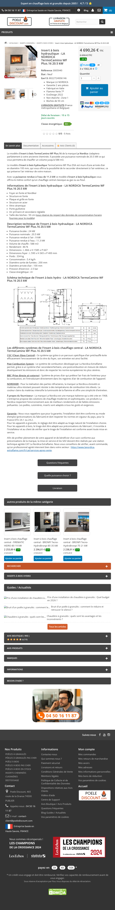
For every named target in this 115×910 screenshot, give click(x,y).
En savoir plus (13, 145)
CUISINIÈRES (11, 776)
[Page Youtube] (104, 734)
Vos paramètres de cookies (55, 816)
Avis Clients (67, 145)
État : (44, 74)
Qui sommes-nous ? (51, 758)
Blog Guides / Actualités (53, 812)
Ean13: (45, 78)
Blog (86, 10)
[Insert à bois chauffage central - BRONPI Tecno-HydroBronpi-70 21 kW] (76, 522)
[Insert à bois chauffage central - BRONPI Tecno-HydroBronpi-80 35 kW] (47, 522)
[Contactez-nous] (57, 705)
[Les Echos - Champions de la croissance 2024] (57, 847)
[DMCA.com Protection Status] (57, 891)
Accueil (82, 786)
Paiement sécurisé (50, 762)
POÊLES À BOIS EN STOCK (18, 769)
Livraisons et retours (51, 767)
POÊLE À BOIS (12, 761)
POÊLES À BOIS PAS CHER (18, 765)
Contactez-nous (49, 754)
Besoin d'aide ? (15, 680)
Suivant (35, 94)
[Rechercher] (102, 21)
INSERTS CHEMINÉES (15, 772)
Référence (46, 70)
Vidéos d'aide (48, 795)
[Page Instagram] (109, 734)
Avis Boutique (48, 803)
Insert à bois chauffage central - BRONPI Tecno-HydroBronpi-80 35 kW (46, 542)
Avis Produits (64, 803)
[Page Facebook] (100, 734)
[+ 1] (98, 78)
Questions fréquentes (52, 808)
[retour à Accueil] (5, 43)
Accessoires (48, 145)
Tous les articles (57, 626)
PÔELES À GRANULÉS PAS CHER (21, 757)
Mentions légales (50, 775)
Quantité (85, 73)
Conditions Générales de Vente (57, 771)
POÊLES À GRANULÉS (15, 754)
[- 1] (94, 78)
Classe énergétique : (52, 124)
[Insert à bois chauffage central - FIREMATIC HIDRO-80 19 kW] (17, 522)
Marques (12, 658)
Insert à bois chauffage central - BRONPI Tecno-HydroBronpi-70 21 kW (75, 542)
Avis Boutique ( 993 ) (18, 635)
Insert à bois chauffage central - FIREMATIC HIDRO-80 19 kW (15, 542)
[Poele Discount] (38, 20)
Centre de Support (50, 799)
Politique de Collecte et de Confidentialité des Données (55, 782)
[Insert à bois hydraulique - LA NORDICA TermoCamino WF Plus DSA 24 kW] (9, 94)
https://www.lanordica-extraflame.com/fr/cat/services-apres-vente (51, 449)
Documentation (31, 145)
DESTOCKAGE (12, 780)
